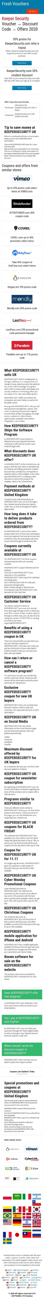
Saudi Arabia (23, 1282)
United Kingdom (22, 1270)
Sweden (12, 1287)
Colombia (26, 1277)
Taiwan (11, 1282)
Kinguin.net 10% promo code (22, 287)
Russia (22, 1287)
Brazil (15, 1280)
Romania (33, 1272)
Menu (33, 11)
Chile (16, 1277)
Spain (9, 1270)
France (11, 1275)
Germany (12, 1272)
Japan (23, 1280)
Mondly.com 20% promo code (22, 308)
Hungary (33, 1285)
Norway (11, 1285)
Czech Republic (31, 1275)
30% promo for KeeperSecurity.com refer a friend (22, 43)
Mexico (7, 1277)
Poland (35, 1270)
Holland (23, 1272)
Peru (7, 1280)
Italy (19, 1275)
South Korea (35, 1280)
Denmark (22, 1285)
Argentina (37, 1277)
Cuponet (32, 1287)
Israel (34, 1282)
